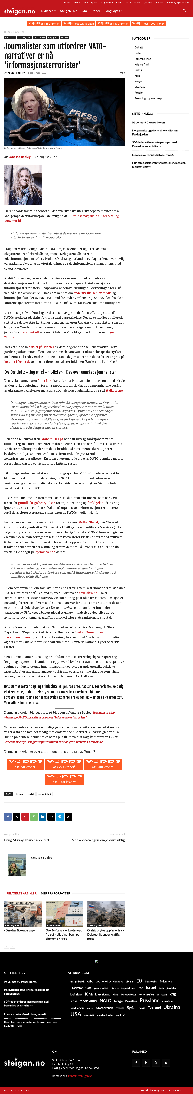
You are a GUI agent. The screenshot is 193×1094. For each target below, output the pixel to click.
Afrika (90, 981)
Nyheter (47, 11)
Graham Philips (52, 439)
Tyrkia (141, 1007)
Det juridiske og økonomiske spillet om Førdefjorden (155, 132)
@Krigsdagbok (77, 981)
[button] (184, 11)
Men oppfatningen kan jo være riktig (98, 840)
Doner (95, 11)
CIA (98, 981)
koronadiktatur (128, 994)
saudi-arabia (77, 1007)
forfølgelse (95, 503)
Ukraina (171, 1007)
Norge (137, 2)
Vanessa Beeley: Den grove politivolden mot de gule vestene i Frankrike (53, 742)
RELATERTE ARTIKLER (21, 893)
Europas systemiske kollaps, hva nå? (153, 154)
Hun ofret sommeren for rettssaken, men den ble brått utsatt (159, 164)
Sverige (120, 1007)
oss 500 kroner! (118, 23)
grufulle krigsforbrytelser (36, 503)
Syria (131, 1007)
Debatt (67, 2)
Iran (140, 988)
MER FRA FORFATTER (55, 893)
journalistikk (39, 37)
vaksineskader (105, 1015)
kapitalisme (76, 994)
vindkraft (121, 1015)
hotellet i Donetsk (17, 361)
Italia (161, 988)
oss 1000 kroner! (153, 23)
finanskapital (151, 981)
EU (139, 981)
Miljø (128, 2)
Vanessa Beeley (16, 72)
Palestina (131, 1001)
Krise (73, 1001)
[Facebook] (8, 817)
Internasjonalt (91, 2)
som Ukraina (88, 593)
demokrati (118, 981)
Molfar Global (88, 522)
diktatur (20, 794)
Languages (112, 11)
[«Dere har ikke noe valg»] (23, 914)
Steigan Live (68, 11)
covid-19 (106, 981)
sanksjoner (167, 1001)
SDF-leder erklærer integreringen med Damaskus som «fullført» (154, 144)
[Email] (51, 817)
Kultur (119, 2)
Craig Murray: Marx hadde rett (26, 840)
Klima (115, 994)
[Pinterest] (25, 817)
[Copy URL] (68, 817)
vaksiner (89, 1015)
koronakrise (146, 994)
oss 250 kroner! (84, 23)
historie (115, 988)
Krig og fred (107, 2)
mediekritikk (88, 1001)
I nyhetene (10, 37)
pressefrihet (44, 794)
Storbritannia (104, 1007)
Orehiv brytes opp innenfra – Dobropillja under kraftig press (105, 934)
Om (84, 11)
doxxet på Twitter (41, 347)
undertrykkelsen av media (93, 293)
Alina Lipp (45, 380)
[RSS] (146, 1063)
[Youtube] (166, 1063)
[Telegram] (60, 817)
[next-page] (12, 946)
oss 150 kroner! (49, 23)
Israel (151, 987)
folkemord (166, 981)
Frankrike (76, 988)
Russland (150, 1000)
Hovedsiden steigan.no (153, 1090)
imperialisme (128, 988)
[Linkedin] (42, 817)
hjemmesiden (45, 552)
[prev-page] (6, 946)
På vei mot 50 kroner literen (148, 122)
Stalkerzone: (114, 390)
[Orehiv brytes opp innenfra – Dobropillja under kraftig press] (106, 914)
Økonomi (148, 2)
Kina (89, 994)
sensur (90, 1008)
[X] (16, 817)
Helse (77, 2)
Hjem (7, 32)
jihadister (171, 988)
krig (172, 994)
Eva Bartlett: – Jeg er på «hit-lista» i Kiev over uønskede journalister (60, 372)
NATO (31, 794)
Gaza (88, 988)
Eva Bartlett (30, 332)
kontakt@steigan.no (80, 1076)
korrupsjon (162, 994)
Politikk (159, 2)
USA (75, 1014)
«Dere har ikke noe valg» (20, 930)
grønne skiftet (101, 988)
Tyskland (154, 1008)
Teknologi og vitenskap (178, 2)
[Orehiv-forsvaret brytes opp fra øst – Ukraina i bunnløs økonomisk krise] (64, 914)
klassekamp (102, 994)
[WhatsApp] (34, 817)
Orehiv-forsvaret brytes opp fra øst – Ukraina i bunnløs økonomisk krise (64, 934)
